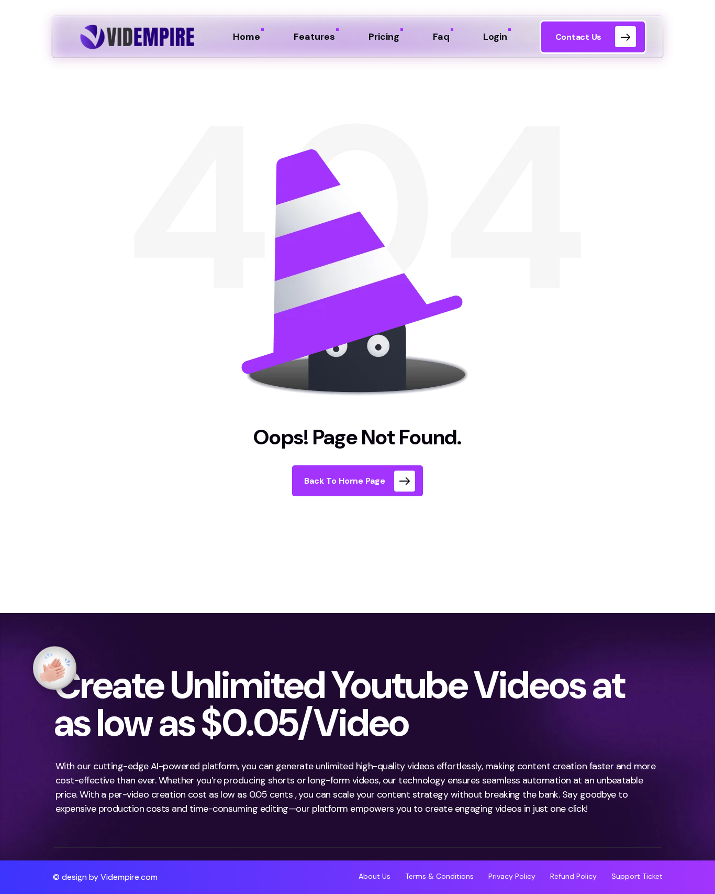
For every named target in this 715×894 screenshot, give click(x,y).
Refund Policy (573, 876)
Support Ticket (637, 876)
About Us (382, 876)
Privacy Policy (511, 876)
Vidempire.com (129, 876)
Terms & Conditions (439, 876)
